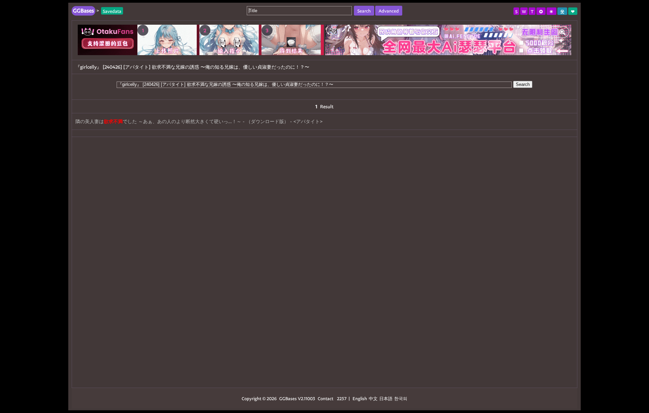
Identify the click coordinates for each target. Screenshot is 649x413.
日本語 (385, 398)
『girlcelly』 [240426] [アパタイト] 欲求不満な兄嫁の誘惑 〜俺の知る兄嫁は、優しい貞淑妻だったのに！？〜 (192, 67)
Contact (325, 398)
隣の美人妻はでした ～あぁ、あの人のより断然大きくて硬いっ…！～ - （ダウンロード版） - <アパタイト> (198, 121)
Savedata (112, 11)
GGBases (288, 398)
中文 (373, 398)
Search (523, 84)
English (360, 398)
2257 (341, 398)
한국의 (400, 398)
